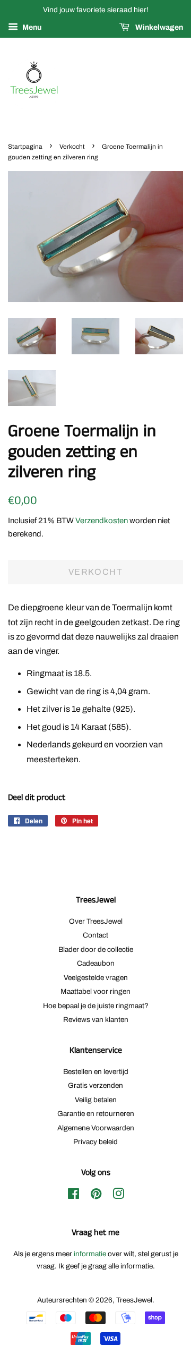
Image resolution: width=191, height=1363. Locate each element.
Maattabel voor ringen (95, 991)
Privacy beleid (95, 1142)
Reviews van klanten (95, 1020)
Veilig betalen (96, 1100)
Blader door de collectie (95, 949)
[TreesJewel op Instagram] (118, 1196)
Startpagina (25, 146)
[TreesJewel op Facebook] (73, 1196)
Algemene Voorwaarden (95, 1128)
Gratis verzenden (95, 1085)
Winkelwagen (158, 27)
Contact (95, 935)
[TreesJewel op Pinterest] (96, 1196)
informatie (90, 1254)
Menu (31, 27)
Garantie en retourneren (95, 1114)
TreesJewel (134, 1300)
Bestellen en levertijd (95, 1072)
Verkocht (72, 146)
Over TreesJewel (96, 921)
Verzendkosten (101, 520)
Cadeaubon (96, 963)
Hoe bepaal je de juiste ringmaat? (96, 1006)
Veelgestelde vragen (96, 978)
